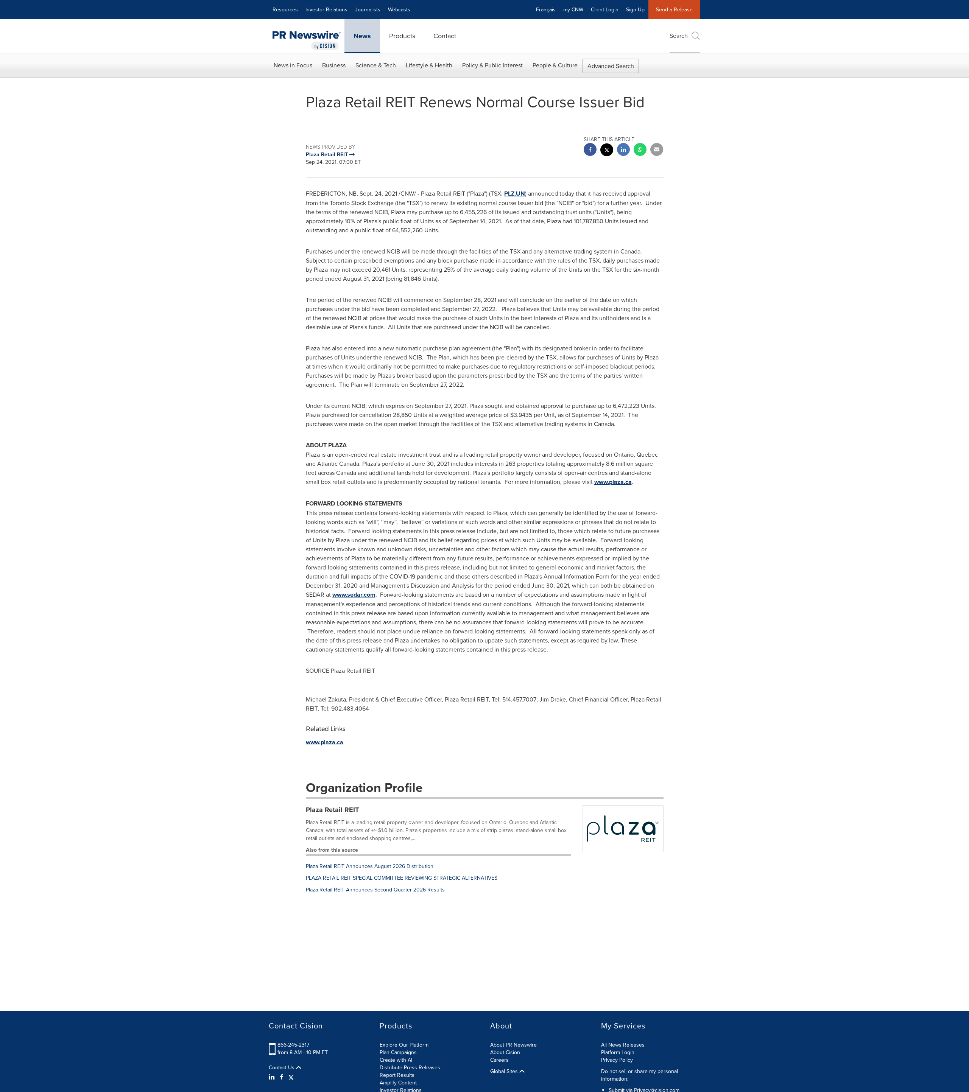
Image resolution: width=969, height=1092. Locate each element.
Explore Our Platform (404, 1044)
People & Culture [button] (555, 65)
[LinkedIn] (273, 1077)
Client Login (604, 9)
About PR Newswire (513, 1044)
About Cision (505, 1052)
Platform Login (617, 1052)
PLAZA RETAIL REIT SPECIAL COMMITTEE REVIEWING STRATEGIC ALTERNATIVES (401, 878)
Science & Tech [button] (375, 65)
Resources (285, 9)
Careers (499, 1060)
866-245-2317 (293, 1044)
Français (546, 9)
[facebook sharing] (590, 150)
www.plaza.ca (613, 482)
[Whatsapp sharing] (640, 150)
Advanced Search (610, 66)
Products (402, 35)
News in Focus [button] (293, 65)
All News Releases (623, 1044)
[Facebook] (281, 1077)
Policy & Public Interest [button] (492, 65)
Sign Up (635, 9)
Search (679, 35)
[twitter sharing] (606, 150)
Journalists (367, 9)
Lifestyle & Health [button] (429, 65)
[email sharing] (656, 150)
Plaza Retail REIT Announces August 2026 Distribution (369, 866)
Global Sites (504, 1071)
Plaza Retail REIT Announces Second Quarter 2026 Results (375, 889)
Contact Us (282, 1067)
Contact (444, 35)
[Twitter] (291, 1077)
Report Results (397, 1075)
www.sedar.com (353, 594)
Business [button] (334, 65)
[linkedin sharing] (623, 150)
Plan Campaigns (398, 1052)
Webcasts (399, 9)
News (362, 36)
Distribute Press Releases (410, 1067)
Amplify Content (398, 1082)
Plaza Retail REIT (332, 810)
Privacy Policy (617, 1060)
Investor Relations (326, 9)
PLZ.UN (514, 193)
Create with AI (396, 1060)
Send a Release (674, 9)
